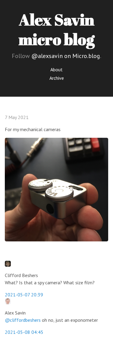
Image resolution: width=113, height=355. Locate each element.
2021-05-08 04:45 (24, 332)
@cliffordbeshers (23, 320)
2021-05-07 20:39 (24, 295)
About (56, 69)
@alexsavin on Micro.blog (65, 56)
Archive (56, 78)
